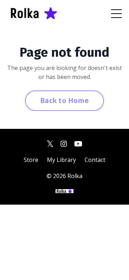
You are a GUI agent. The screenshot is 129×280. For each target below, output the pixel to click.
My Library (61, 160)
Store (31, 160)
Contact (95, 160)
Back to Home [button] (64, 100)
